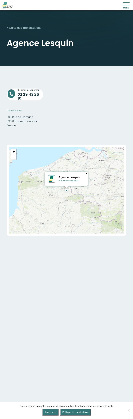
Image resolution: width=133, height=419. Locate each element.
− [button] (14, 157)
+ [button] (14, 152)
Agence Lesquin (69, 177)
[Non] (128, 410)
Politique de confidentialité (75, 412)
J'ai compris (50, 412)
